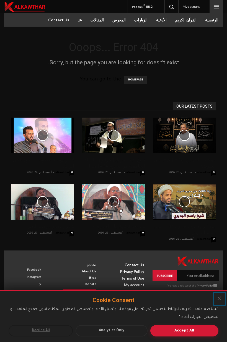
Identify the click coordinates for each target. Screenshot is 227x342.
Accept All (184, 331)
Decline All (41, 331)
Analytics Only (111, 331)
